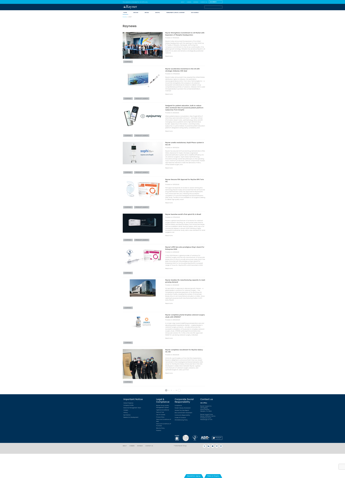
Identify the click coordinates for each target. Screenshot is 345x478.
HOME (125, 12)
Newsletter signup (194, 476)
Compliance (178, 405)
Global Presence (128, 403)
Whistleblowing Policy (181, 420)
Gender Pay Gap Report (182, 410)
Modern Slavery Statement (183, 408)
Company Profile (128, 405)
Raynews (195, 2)
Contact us (203, 2)
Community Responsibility (182, 415)
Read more (169, 56)
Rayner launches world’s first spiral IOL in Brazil (183, 214)
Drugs (147, 12)
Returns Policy (160, 428)
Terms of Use (160, 412)
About (182, 2)
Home (125, 17)
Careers (189, 2)
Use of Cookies (160, 414)
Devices (135, 12)
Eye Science (126, 415)
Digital (157, 12)
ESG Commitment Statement (183, 412)
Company (128, 62)
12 (176, 390)
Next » (179, 390)
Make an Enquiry (213, 476)
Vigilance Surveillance (162, 410)
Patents (158, 430)
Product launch (141, 98)
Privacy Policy (160, 417)
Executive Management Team (132, 407)
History (125, 412)
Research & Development (130, 417)
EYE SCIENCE (194, 12)
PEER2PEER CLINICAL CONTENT (175, 12)
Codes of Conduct (180, 417)
